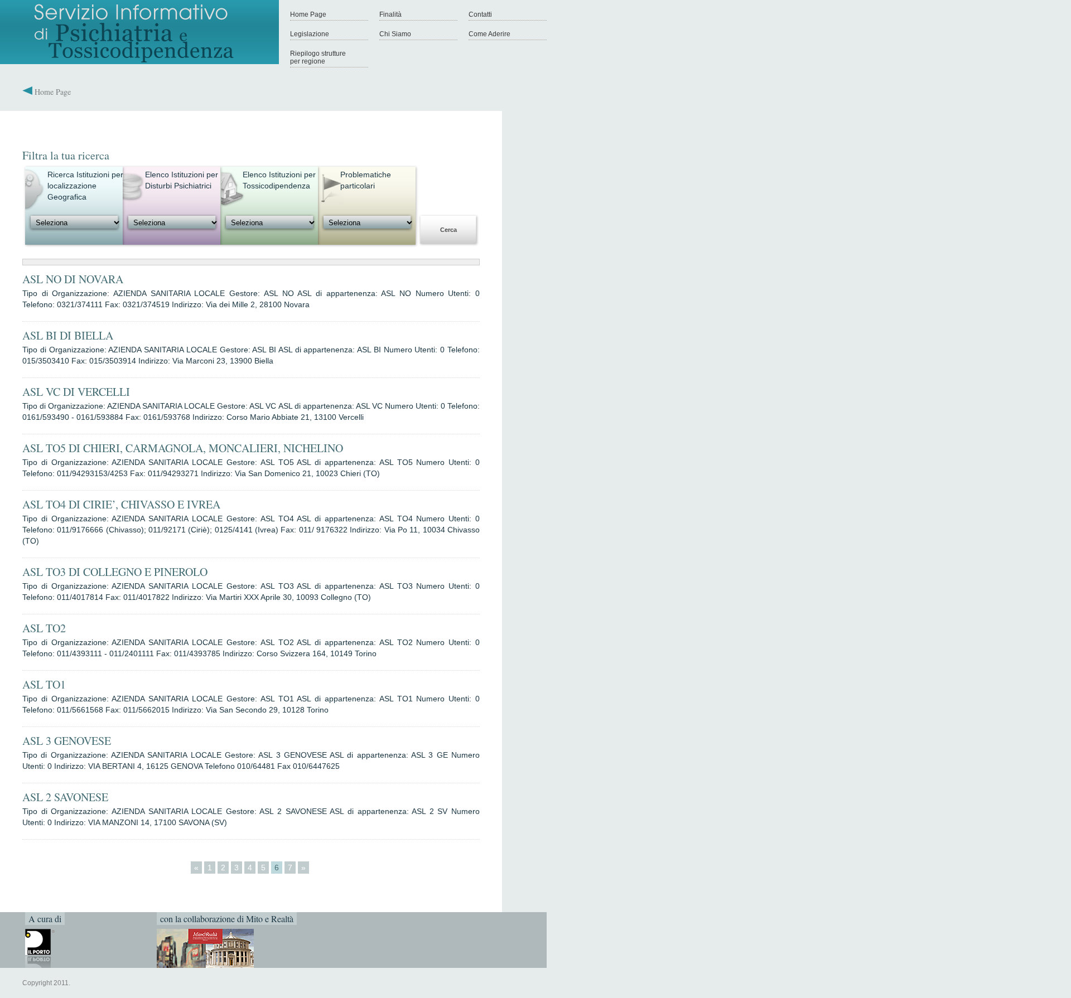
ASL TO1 (44, 684)
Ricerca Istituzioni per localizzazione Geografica (85, 185)
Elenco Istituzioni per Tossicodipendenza (279, 180)
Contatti (480, 14)
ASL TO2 (44, 628)
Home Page (308, 14)
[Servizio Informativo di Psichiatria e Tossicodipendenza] (139, 62)
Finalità (390, 14)
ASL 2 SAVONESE (65, 797)
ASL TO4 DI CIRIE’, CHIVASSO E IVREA (121, 504)
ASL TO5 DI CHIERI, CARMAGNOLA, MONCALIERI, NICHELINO (182, 448)
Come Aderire (489, 34)
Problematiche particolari (365, 180)
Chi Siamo (395, 34)
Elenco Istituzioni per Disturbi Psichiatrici (181, 180)
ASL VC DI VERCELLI (76, 391)
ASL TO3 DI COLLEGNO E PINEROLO (115, 571)
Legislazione (309, 34)
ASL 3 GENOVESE (66, 740)
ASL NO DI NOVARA (72, 279)
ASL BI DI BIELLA (67, 335)
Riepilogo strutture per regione (318, 57)
